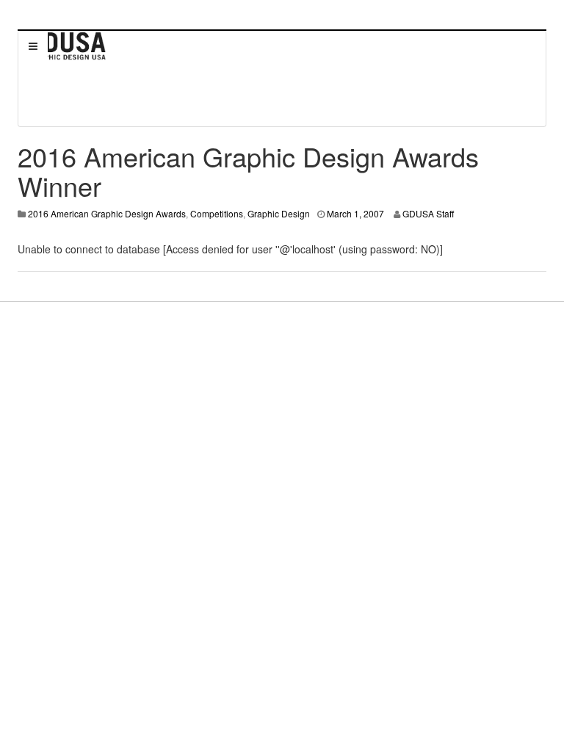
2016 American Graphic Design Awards (107, 213)
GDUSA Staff (428, 213)
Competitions (216, 213)
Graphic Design (278, 213)
